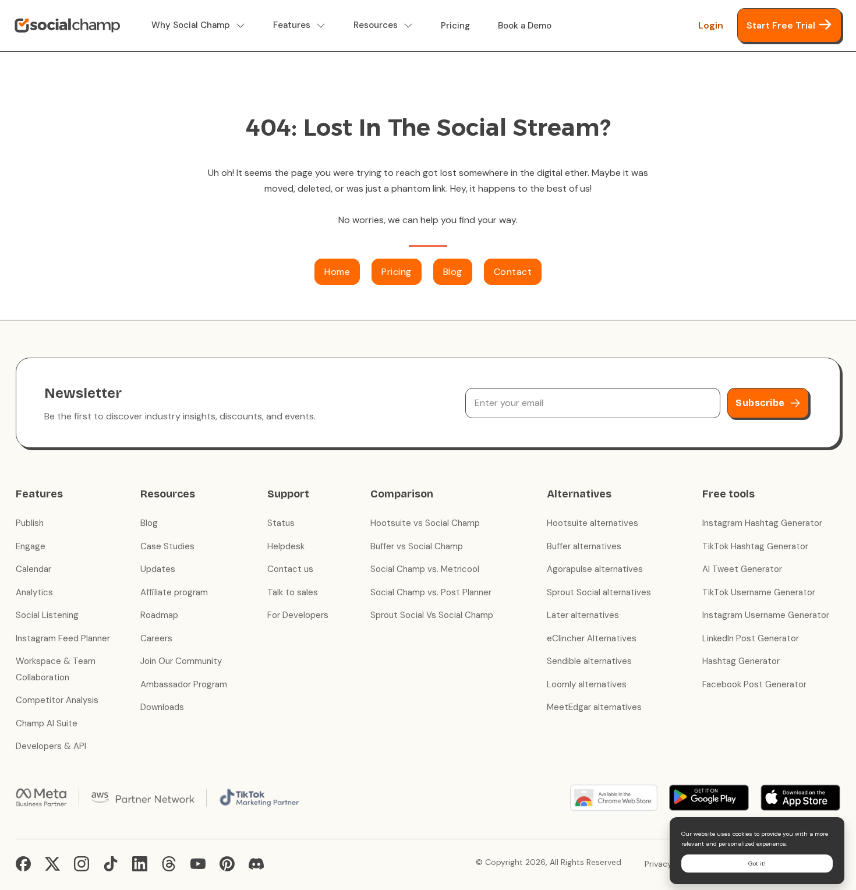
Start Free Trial (781, 25)
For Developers (297, 615)
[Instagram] (81, 863)
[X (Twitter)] (52, 863)
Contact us (290, 569)
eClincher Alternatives (591, 638)
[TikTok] (110, 863)
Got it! (757, 863)
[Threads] (168, 863)
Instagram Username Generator (765, 615)
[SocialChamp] (67, 25)
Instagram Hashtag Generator (762, 523)
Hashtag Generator (741, 661)
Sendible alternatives (589, 661)
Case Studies (167, 546)
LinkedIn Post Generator (750, 638)
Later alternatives (583, 615)
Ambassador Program (183, 684)
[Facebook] (23, 863)
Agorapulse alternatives (595, 569)
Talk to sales (292, 592)
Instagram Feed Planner (63, 638)
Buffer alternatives (584, 546)
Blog (452, 272)
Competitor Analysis (57, 700)
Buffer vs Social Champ (416, 546)
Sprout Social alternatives (599, 592)
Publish (30, 523)
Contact (513, 272)
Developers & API (51, 746)
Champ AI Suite (46, 723)
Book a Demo (524, 25)
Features (291, 25)
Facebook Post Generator (754, 684)
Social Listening (47, 615)
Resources (375, 25)
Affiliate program (174, 592)
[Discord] (256, 863)
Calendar (33, 569)
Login (710, 25)
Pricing (455, 25)
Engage (30, 546)
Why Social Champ (190, 25)
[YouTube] (198, 863)
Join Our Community (181, 661)
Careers (156, 638)
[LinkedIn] (139, 863)
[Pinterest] (227, 863)
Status (281, 523)
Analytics (34, 592)
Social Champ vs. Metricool (424, 569)
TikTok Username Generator (758, 592)
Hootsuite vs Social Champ (425, 523)
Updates (157, 569)
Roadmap (159, 615)
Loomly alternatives (587, 684)
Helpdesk (286, 546)
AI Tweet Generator (742, 569)
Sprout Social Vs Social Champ (431, 615)
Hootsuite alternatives (592, 523)
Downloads (162, 707)
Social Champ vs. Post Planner (430, 592)
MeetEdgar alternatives (594, 707)
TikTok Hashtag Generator (755, 546)
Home (337, 272)
